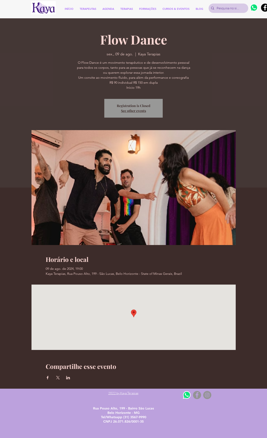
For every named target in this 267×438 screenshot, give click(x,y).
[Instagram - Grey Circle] (207, 395)
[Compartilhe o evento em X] (58, 377)
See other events (133, 110)
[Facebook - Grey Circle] (197, 395)
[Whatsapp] (254, 8)
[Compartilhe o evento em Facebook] (48, 377)
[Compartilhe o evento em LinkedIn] (68, 377)
